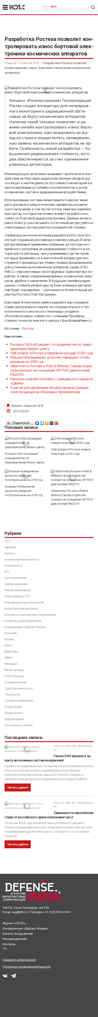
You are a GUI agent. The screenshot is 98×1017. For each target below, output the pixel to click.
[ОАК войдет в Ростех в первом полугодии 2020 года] (72, 441)
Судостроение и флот (19, 688)
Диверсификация (16, 584)
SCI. (7, 541)
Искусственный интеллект (21, 608)
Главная (10, 63)
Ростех (28, 328)
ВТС (7, 572)
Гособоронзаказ (15, 578)
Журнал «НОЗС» (14, 923)
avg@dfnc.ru (20, 912)
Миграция (11, 664)
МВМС (9, 658)
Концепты (11, 633)
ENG (54, 6)
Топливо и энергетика (19, 701)
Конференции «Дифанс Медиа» (25, 627)
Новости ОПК (29, 63)
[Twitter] (42, 422)
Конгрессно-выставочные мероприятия (30, 615)
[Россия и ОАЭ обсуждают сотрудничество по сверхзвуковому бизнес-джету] (26, 443)
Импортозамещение (18, 590)
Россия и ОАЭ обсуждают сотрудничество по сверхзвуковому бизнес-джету (51, 346)
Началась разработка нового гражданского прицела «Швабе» (51, 381)
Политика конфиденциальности (27, 967)
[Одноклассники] (46, 422)
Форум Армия (13, 707)
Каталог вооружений (18, 934)
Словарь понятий (15, 682)
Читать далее (17, 787)
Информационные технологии (24, 602)
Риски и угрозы (14, 670)
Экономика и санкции (18, 725)
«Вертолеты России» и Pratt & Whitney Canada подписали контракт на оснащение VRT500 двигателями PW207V (51, 370)
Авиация (10, 547)
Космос (17, 406)
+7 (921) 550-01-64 (57, 912)
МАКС (8, 645)
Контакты (9, 944)
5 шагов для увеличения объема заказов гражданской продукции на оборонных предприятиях (50, 389)
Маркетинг (11, 651)
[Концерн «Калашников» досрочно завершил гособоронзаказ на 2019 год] (26, 475)
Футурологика (14, 713)
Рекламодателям (15, 939)
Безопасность (14, 566)
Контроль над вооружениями (23, 621)
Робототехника (14, 676)
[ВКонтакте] (37, 422)
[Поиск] (92, 7)
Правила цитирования (19, 960)
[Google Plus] (56, 422)
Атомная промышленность (22, 559)
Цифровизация (14, 719)
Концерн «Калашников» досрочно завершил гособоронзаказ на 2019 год (50, 359)
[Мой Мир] (51, 422)
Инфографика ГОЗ (17, 596)
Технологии (12, 694)
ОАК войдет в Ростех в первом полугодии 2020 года (51, 353)
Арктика (10, 553)
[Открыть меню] (5, 7)
